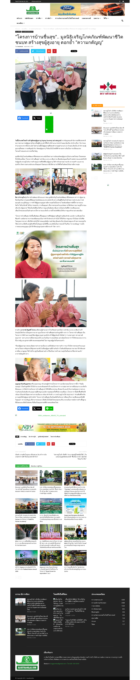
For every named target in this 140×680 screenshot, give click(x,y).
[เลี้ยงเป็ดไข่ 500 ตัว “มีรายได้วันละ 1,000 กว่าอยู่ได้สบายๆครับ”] (58, 603)
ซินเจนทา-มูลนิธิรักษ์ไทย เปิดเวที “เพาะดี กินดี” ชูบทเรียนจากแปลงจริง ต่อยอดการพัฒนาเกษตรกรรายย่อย (25, 489)
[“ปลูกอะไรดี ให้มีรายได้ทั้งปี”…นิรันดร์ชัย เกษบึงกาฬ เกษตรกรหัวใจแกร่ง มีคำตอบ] (58, 625)
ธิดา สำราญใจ (32, 436)
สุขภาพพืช (95, 618)
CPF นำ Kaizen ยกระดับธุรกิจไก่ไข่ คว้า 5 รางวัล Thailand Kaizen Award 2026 (26, 569)
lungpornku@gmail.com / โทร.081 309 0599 (64, 664)
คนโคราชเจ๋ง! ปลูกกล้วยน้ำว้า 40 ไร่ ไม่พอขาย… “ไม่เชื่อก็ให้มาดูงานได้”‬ (75, 611)
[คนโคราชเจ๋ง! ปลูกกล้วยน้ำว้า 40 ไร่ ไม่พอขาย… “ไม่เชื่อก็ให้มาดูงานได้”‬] (58, 614)
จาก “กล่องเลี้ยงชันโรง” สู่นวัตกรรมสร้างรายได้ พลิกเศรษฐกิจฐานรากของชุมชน (75, 569)
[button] (122, 20)
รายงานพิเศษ (96, 606)
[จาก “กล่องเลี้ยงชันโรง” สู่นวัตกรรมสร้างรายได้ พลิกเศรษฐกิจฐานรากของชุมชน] (75, 558)
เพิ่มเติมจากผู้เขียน (36, 466)
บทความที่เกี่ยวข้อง (22, 466)
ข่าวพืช (38, 18)
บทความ (96, 18)
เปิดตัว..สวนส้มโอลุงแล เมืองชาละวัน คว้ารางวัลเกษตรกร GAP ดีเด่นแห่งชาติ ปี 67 (31, 456)
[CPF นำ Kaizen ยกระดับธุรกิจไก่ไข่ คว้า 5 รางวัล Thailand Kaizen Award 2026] (26, 558)
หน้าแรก (19, 18)
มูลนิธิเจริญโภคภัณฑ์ (43, 436)
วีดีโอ (105, 18)
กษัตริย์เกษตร (29, 18)
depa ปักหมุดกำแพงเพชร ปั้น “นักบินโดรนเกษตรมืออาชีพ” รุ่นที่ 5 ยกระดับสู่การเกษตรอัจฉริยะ (113, 156)
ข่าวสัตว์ (48, 18)
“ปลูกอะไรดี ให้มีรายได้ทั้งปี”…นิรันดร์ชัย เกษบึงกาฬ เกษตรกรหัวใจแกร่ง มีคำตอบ (76, 622)
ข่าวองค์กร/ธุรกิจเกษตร (27, 31)
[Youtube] (123, 1)
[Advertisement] (108, 62)
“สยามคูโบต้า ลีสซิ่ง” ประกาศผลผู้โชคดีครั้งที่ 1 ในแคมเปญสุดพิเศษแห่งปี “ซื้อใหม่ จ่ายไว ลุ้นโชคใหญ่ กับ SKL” (70, 457)
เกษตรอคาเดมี (86, 18)
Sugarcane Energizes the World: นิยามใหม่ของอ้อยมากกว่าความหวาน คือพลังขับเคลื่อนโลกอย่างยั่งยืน (75, 517)
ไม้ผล (93, 624)
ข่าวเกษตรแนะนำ (97, 600)
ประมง (94, 621)
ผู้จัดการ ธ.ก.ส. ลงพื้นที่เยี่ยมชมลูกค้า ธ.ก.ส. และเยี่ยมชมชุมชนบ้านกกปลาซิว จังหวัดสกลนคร (26, 543)
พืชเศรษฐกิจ (95, 612)
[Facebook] (119, 1)
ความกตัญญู (24, 436)
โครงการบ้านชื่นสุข (55, 436)
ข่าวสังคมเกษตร (97, 609)
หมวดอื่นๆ (20, 23)
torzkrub (20, 46)
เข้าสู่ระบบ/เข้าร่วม (36, 1)
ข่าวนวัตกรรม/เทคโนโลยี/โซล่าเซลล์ (67, 18)
